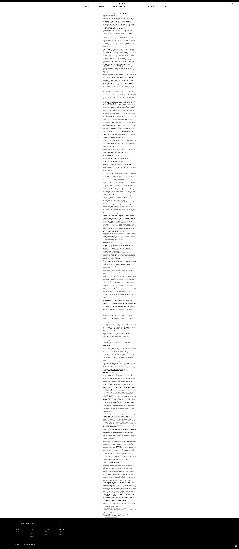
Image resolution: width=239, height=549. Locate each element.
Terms (124, 330)
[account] (232, 3)
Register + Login (48, 531)
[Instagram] (29, 544)
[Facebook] (27, 544)
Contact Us (61, 533)
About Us (16, 531)
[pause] (1, 1)
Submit (59, 523)
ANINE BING (4, 10)
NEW (106, 0)
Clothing (101, 6)
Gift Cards (32, 536)
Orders (46, 533)
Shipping (31, 533)
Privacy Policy (107, 343)
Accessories (151, 6)
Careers (16, 533)
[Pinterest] (32, 544)
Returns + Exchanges (34, 534)
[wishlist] (234, 4)
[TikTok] (34, 544)
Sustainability (17, 534)
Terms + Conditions (46, 544)
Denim (136, 6)
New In (74, 6)
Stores (165, 6)
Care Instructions (33, 538)
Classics (87, 6)
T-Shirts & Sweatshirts (119, 6)
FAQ (30, 531)
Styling (60, 534)
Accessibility (53, 544)
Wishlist (46, 534)
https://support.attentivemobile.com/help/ (113, 334)
